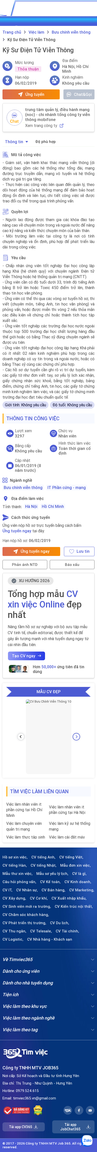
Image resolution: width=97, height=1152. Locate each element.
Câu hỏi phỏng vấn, (19, 882)
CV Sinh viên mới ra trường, (26, 906)
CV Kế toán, (50, 882)
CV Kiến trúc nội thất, (74, 906)
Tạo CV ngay (23, 655)
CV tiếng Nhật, (43, 865)
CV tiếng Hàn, (14, 865)
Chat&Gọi (83, 94)
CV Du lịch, (59, 923)
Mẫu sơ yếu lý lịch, (52, 873)
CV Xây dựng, (14, 898)
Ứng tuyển (34, 94)
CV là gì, (79, 873)
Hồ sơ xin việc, (15, 857)
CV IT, (7, 890)
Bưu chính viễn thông (23, 487)
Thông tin (14, 141)
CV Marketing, (81, 890)
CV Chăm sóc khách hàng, (25, 914)
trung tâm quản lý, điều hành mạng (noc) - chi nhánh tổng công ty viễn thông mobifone (57, 114)
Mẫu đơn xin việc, (75, 865)
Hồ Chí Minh (53, 506)
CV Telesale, (41, 931)
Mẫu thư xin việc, (17, 873)
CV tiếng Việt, (71, 857)
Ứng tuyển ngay (16, 530)
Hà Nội (31, 506)
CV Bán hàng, (53, 890)
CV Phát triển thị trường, (24, 923)
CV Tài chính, (67, 931)
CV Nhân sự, (27, 890)
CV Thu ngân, (14, 931)
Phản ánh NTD (25, 564)
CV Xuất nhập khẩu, (69, 898)
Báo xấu (72, 564)
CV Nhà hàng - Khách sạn (49, 939)
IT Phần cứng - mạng (67, 487)
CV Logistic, (12, 939)
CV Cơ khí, (39, 898)
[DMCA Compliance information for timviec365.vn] (38, 1110)
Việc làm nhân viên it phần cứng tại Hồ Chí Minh (24, 810)
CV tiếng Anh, (43, 857)
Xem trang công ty (41, 125)
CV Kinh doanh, (77, 882)
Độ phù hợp (45, 141)
